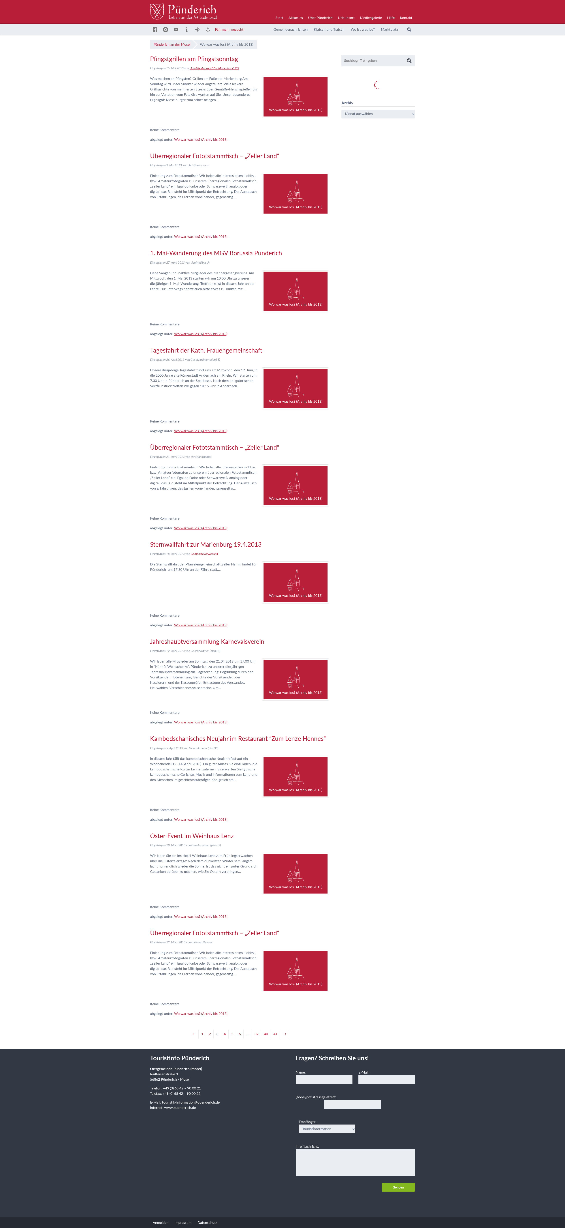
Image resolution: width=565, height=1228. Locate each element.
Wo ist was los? (363, 29)
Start (279, 18)
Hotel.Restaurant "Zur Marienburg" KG (214, 68)
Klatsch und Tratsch (329, 29)
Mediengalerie (371, 18)
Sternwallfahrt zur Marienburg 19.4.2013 (206, 545)
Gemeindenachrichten (290, 29)
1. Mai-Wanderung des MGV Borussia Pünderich (216, 253)
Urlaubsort (346, 18)
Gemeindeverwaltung (204, 554)
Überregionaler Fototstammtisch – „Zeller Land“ (214, 156)
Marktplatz (389, 29)
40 (266, 1034)
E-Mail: (363, 1072)
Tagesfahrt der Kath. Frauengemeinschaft (206, 350)
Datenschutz (207, 1222)
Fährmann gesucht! (229, 29)
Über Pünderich (320, 18)
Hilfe (391, 18)
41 (275, 1034)
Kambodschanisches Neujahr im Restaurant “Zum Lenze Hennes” (238, 739)
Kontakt (406, 18)
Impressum (183, 1222)
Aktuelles (295, 18)
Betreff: (330, 1097)
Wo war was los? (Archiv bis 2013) (200, 139)
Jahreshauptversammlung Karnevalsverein (207, 642)
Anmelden (160, 1222)
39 (256, 1034)
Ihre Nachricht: (307, 1146)
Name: (301, 1072)
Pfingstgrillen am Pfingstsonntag (194, 59)
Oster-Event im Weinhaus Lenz (192, 836)
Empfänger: (307, 1122)
